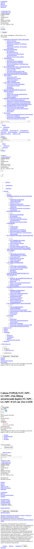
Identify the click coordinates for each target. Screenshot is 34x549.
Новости (3, 493)
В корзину (3, 421)
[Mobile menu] (2, 149)
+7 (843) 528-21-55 (6, 11)
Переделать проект (6, 133)
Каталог (3, 482)
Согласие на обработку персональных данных (16, 516)
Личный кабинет (5, 512)
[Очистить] (29, 121)
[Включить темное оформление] (3, 28)
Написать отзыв (8, 447)
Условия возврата (5, 502)
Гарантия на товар (6, 503)
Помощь (3, 496)
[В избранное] (4, 411)
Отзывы (6, 435)
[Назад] (8, 193)
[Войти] (1, 172)
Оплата (6, 438)
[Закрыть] (2, 176)
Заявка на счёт (17, 133)
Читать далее (17, 534)
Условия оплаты (5, 499)
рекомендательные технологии (9, 519)
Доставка (6, 439)
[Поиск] (2, 170)
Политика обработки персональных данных (12, 515)
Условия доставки (5, 501)
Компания (3, 489)
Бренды (3, 485)
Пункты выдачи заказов (7, 495)
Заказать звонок (5, 14)
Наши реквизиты (5, 508)
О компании (4, 492)
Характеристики (8, 436)
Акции (2, 483)
